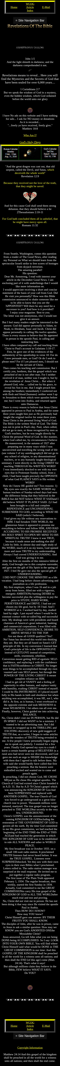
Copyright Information (30, 1047)
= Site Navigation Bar (30, 20)
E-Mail (46, 7)
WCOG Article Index (30, 7)
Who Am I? (30, 135)
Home (14, 7)
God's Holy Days (30, 142)
